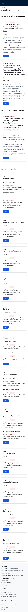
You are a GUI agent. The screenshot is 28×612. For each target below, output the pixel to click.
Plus (5, 56)
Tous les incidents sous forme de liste (11, 591)
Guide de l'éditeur (6, 585)
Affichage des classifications (8, 596)
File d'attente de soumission (8, 594)
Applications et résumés (7, 584)
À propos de (4, 580)
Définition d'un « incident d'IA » (9, 568)
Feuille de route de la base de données (11, 572)
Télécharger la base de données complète (12, 575)
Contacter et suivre (6, 582)
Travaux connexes (5, 573)
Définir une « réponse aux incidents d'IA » (12, 570)
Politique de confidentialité (8, 604)
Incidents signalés (6, 592)
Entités (3, 7)
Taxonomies (4, 598)
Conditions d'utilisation (7, 603)
